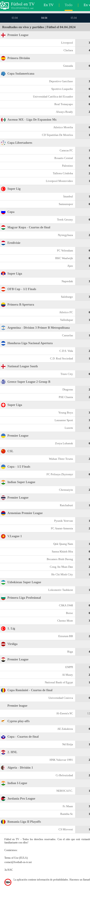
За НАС (8, 869)
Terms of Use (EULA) (16, 857)
